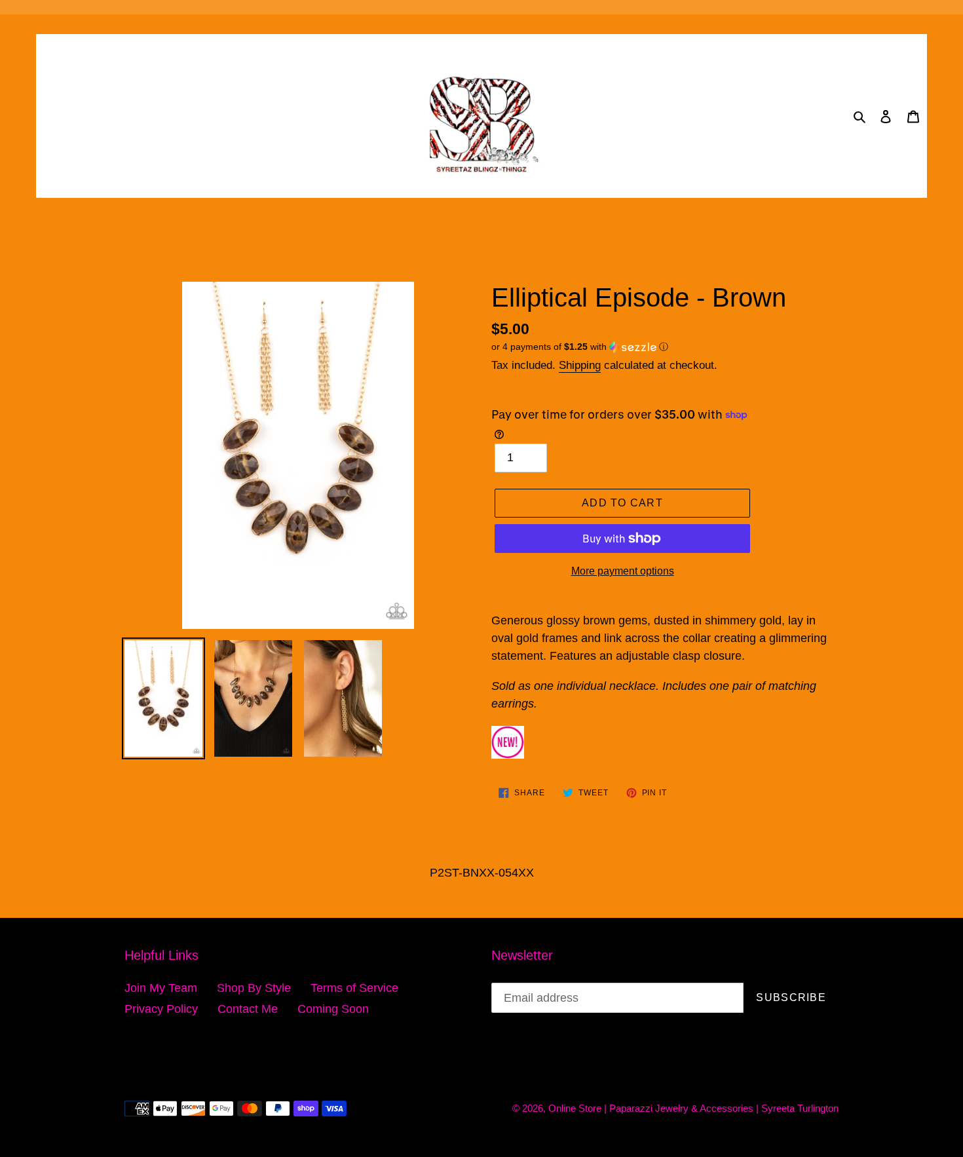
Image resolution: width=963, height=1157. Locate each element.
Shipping (580, 365)
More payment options (622, 571)
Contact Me (247, 1008)
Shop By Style (254, 988)
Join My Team (160, 988)
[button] (579, 347)
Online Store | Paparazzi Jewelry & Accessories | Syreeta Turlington (693, 1108)
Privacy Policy (161, 1008)
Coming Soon (333, 1008)
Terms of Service (354, 988)
